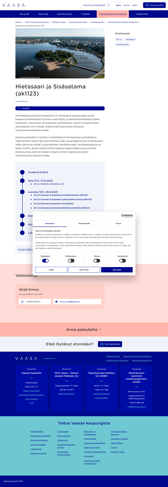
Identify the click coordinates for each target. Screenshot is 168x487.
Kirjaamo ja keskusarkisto (95, 452)
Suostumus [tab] (49, 223)
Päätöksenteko (36, 431)
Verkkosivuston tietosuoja (117, 360)
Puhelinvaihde (90, 438)
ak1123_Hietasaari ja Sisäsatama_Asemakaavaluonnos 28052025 (61, 195)
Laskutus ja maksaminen (94, 443)
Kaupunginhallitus (38, 444)
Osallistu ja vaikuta (38, 453)
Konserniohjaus (64, 436)
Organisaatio (62, 431)
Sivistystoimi (62, 440)
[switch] (71, 261)
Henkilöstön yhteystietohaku (31, 395)
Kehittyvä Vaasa (59, 22)
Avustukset (89, 456)
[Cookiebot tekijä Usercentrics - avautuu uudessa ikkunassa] (123, 216)
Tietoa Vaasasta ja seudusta (37, 22)
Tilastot (114, 447)
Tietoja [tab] (118, 223)
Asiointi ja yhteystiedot (94, 5)
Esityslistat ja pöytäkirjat (40, 436)
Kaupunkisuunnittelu (78, 22)
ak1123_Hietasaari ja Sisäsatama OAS (49, 183)
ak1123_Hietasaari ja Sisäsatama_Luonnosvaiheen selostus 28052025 (63, 199)
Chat (31, 403)
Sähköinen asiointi (92, 447)
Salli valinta (84, 270)
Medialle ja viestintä (119, 438)
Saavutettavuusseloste (141, 360)
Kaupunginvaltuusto (39, 440)
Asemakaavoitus (97, 22)
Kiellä (51, 270)
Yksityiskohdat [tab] (84, 223)
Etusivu (18, 22)
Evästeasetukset (113, 356)
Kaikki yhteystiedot (31, 391)
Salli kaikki (117, 270)
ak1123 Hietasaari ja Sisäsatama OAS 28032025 (54, 203)
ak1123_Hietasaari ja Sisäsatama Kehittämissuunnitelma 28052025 (62, 207)
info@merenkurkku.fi (137, 406)
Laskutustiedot (31, 399)
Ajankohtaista (117, 443)
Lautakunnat (35, 449)
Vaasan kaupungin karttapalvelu (137, 356)
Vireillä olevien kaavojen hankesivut (123, 22)
